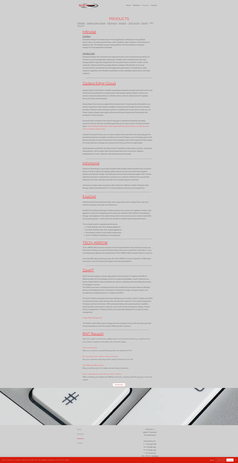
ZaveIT (144, 23)
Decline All (220, 460)
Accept (230, 460)
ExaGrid (122, 23)
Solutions (80, 434)
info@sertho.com (150, 441)
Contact (80, 443)
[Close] (236, 460)
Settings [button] (212, 460)
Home (79, 429)
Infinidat (81, 23)
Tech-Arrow (134, 23)
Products (80, 438)
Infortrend (112, 23)
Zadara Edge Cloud (96, 23)
